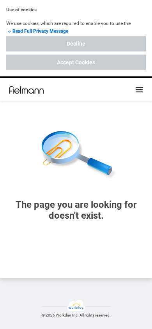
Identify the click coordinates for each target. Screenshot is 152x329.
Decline (76, 44)
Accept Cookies (76, 62)
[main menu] (139, 89)
